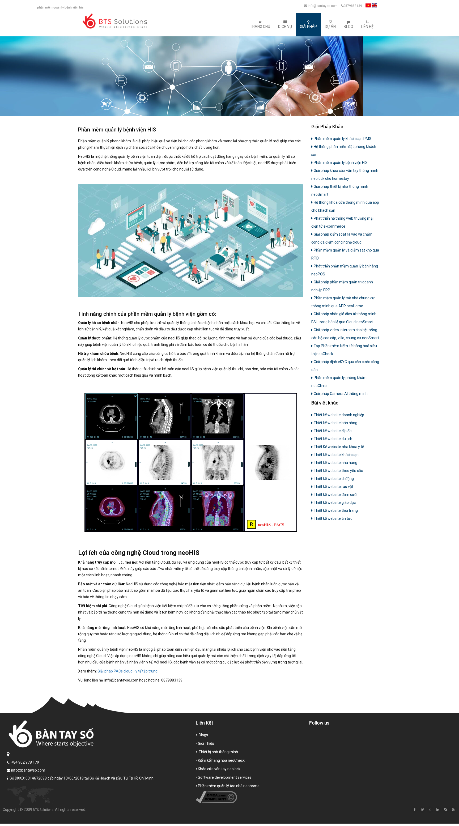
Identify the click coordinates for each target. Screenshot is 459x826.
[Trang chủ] (116, 21)
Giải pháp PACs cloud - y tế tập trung (127, 671)
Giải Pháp (308, 26)
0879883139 (352, 6)
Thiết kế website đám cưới (335, 494)
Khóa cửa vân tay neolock (219, 769)
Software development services (225, 777)
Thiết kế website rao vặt (333, 486)
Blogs (203, 735)
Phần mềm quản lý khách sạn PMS (342, 139)
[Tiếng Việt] (368, 7)
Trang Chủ (260, 26)
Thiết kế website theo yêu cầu (338, 471)
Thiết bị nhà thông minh (218, 752)
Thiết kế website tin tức (333, 518)
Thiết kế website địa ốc (332, 431)
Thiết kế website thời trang (336, 510)
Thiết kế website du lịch (333, 439)
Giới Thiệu (206, 743)
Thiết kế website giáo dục (335, 502)
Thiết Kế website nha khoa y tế (339, 447)
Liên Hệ (367, 26)
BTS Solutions (43, 810)
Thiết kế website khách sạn (336, 455)
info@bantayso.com (322, 6)
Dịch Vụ (285, 26)
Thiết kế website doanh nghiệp (339, 415)
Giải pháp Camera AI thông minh (341, 393)
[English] (374, 7)
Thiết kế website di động (334, 478)
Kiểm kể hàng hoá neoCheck (221, 760)
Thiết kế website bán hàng (335, 423)
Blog (348, 26)
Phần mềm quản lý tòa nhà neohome (229, 786)
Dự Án (330, 26)
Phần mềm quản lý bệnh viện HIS (341, 162)
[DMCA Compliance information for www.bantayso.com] (216, 797)
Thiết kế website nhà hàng (335, 463)
